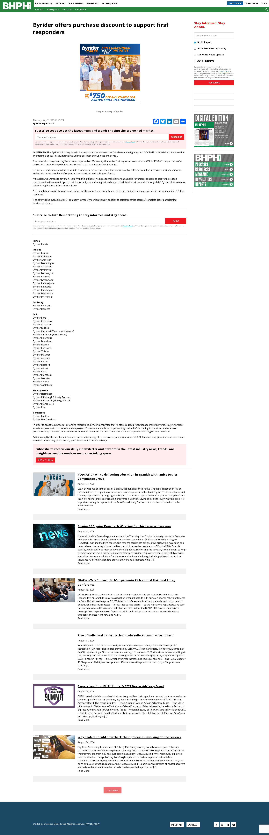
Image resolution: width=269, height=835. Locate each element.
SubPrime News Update (210, 54)
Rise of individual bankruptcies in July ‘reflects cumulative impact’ (125, 635)
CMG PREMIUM (251, 3)
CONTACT (193, 824)
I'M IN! (176, 221)
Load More (112, 790)
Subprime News (76, 3)
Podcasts (39, 9)
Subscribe (176, 137)
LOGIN (264, 3)
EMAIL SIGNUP (235, 3)
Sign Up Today (45, 460)
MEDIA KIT (176, 824)
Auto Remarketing (44, 3)
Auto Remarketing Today (211, 48)
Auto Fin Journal (109, 3)
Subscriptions (53, 9)
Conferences (81, 9)
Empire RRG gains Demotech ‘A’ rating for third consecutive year (124, 526)
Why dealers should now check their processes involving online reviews (129, 737)
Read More (83, 509)
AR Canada (61, 3)
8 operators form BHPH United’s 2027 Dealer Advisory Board (121, 686)
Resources (67, 9)
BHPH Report (93, 3)
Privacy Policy (130, 142)
